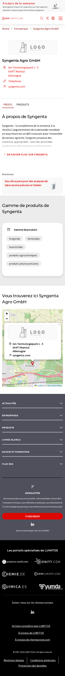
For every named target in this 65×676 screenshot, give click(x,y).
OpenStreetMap (54, 385)
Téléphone (14, 81)
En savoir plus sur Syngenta (27, 154)
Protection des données (32, 665)
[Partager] (47, 18)
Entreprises (10, 415)
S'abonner (32, 516)
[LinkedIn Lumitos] (32, 612)
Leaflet (40, 385)
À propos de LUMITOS (31, 633)
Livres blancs (11, 439)
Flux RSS (7, 464)
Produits (22, 104)
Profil (7, 104)
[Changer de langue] (53, 18)
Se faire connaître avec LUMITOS (31, 626)
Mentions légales (14, 660)
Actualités (9, 403)
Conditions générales (43, 660)
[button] (32, 363)
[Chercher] (41, 18)
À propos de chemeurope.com (32, 639)
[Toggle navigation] (60, 18)
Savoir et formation (15, 452)
